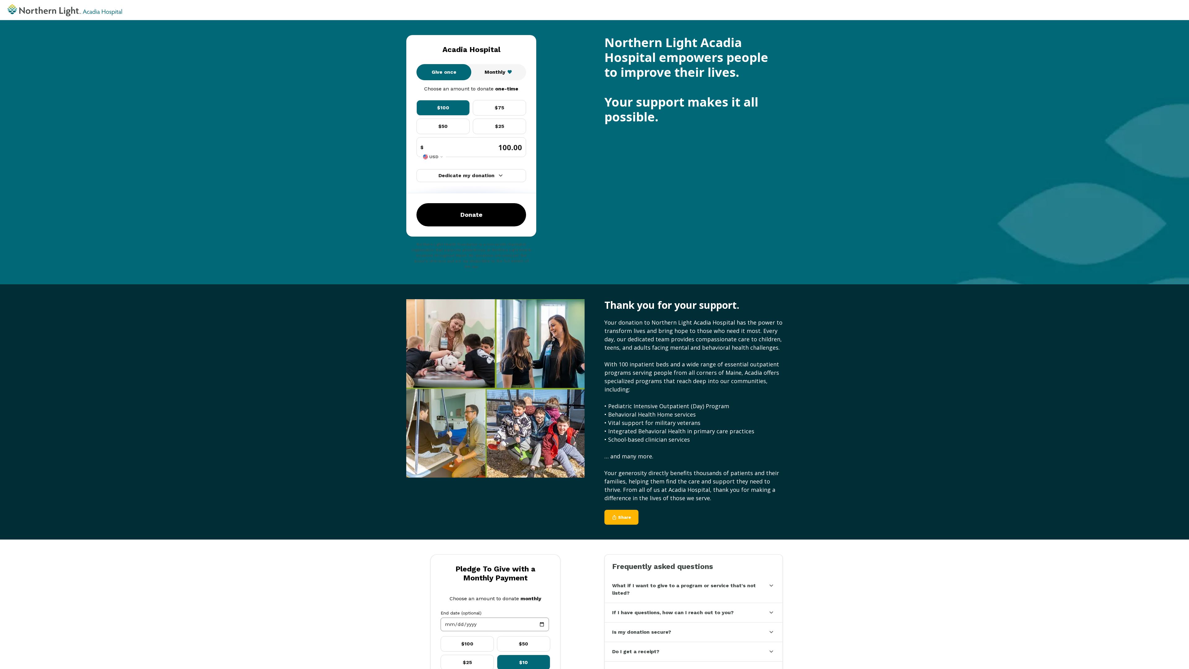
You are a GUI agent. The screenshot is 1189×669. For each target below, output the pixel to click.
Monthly (495, 72)
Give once (444, 72)
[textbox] (495, 624)
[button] (693, 589)
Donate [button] (471, 214)
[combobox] (433, 156)
